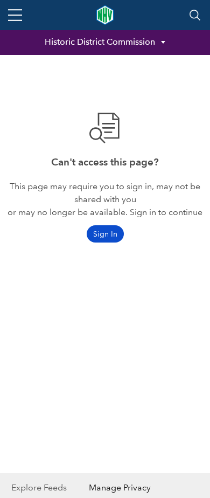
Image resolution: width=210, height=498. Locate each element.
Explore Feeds (39, 487)
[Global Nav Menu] (15, 15)
